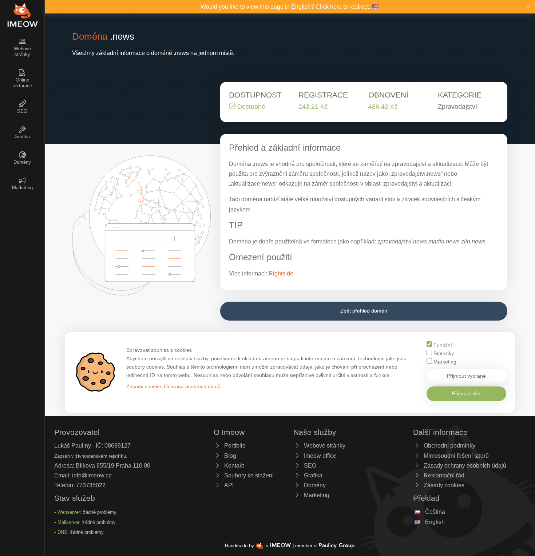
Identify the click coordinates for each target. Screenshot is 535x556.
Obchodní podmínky (448, 445)
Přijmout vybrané (466, 376)
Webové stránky (323, 445)
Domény (314, 485)
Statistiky (443, 353)
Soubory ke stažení (248, 475)
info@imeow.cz (91, 475)
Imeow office (319, 456)
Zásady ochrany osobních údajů (464, 465)
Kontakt (233, 465)
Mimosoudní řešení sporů (455, 456)
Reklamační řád (443, 475)
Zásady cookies (144, 386)
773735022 (91, 485)
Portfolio (234, 445)
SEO (309, 465)
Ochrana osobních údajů (192, 386)
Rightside (281, 273)
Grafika (312, 475)
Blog (229, 456)
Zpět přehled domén (363, 311)
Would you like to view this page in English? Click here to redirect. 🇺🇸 (290, 7)
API (228, 485)
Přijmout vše (466, 393)
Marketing (444, 362)
